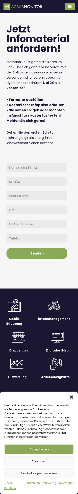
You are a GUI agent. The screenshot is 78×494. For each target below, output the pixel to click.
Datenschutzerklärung (41, 483)
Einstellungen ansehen (39, 473)
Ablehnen (39, 461)
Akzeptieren (39, 449)
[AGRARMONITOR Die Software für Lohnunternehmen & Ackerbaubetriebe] (22, 6)
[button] (71, 397)
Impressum (66, 483)
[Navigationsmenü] (70, 6)
